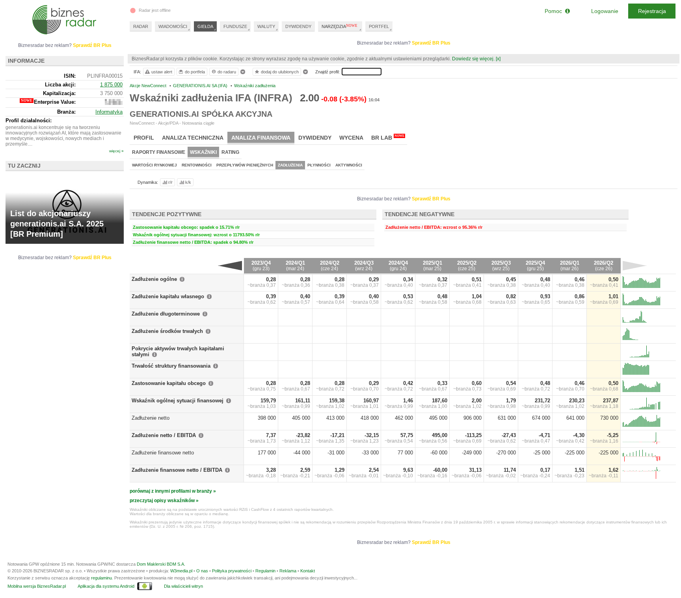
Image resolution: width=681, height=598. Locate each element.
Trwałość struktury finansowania (171, 366)
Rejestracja (652, 11)
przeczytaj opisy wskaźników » (164, 500)
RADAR (140, 26)
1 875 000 (111, 85)
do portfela (195, 71)
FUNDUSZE (235, 26)
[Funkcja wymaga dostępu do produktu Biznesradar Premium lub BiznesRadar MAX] (114, 103)
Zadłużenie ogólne (154, 279)
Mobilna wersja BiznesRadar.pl (36, 586)
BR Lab (387, 137)
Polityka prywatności (231, 570)
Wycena (351, 138)
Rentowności (197, 165)
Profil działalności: (29, 120)
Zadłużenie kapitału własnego (168, 296)
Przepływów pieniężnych (244, 165)
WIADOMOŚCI (172, 26)
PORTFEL (379, 26)
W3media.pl (181, 570)
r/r (170, 182)
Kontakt (307, 570)
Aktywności (348, 165)
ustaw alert (161, 71)
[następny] (635, 265)
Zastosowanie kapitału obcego (169, 383)
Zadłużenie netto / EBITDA (164, 435)
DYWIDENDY (298, 26)
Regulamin (265, 570)
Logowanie (604, 11)
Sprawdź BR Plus (431, 43)
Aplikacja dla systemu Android (106, 586)
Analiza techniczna (192, 138)
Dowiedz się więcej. (473, 59)
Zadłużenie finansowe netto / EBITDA (177, 470)
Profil (144, 138)
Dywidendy (314, 138)
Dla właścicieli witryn (183, 586)
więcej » (116, 151)
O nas (202, 570)
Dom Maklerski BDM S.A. (161, 564)
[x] (498, 59)
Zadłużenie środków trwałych (167, 331)
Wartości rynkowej (154, 165)
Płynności (319, 165)
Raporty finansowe (158, 152)
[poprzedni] (230, 265)
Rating (230, 152)
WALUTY (266, 26)
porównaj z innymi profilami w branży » (173, 491)
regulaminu (101, 578)
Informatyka (109, 112)
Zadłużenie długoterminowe (166, 314)
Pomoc (555, 11)
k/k (188, 182)
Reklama (287, 570)
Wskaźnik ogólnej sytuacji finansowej (177, 401)
